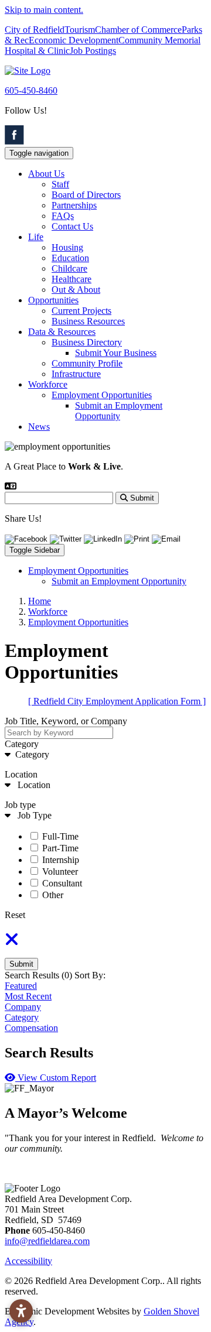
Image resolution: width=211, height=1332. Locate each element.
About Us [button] (46, 174)
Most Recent (28, 996)
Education (70, 258)
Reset (15, 915)
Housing (67, 247)
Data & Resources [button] (62, 332)
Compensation (31, 1028)
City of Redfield (34, 30)
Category (22, 744)
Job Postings (93, 51)
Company (23, 1007)
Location (21, 774)
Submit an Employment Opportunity (118, 410)
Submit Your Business (115, 353)
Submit (21, 964)
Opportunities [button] (53, 300)
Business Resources (88, 321)
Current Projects (81, 311)
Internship (60, 860)
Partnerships (74, 205)
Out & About (76, 290)
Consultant (62, 883)
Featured (21, 986)
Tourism (79, 30)
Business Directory (87, 342)
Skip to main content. (44, 10)
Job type (20, 805)
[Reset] (12, 943)
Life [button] (35, 237)
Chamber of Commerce (138, 30)
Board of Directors (86, 195)
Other (52, 895)
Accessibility (28, 1261)
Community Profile (87, 363)
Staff (60, 184)
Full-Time (60, 836)
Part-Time (60, 848)
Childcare (69, 268)
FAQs (63, 216)
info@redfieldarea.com (47, 1241)
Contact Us (72, 226)
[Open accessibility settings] (21, 1311)
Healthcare (71, 279)
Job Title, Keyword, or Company (66, 721)
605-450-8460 (31, 90)
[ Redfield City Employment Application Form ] (117, 701)
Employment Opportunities (102, 395)
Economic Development (73, 40)
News (39, 427)
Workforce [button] (47, 384)
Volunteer (60, 871)
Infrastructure (76, 374)
